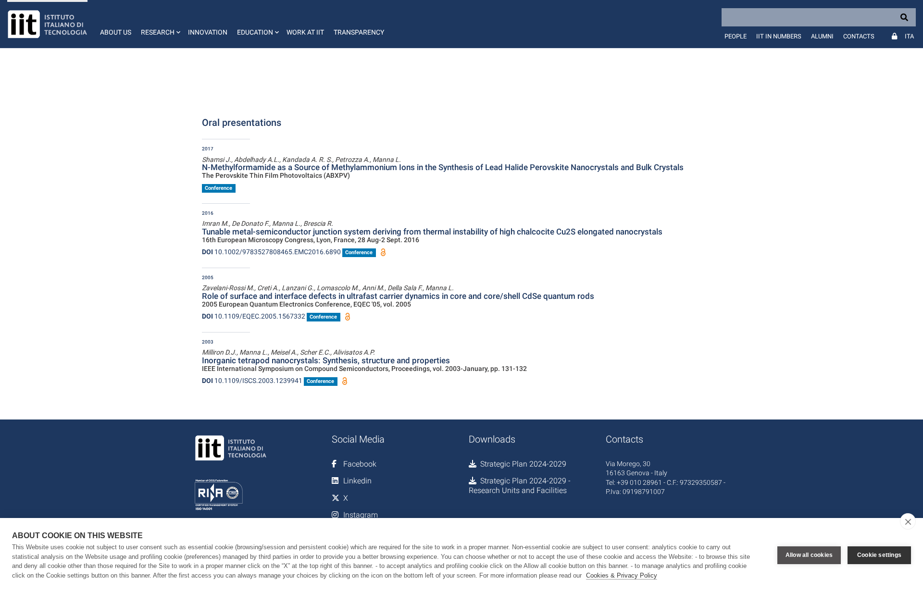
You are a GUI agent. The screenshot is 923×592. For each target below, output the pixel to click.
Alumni (822, 36)
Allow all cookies (809, 555)
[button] (159, 24)
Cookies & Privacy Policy (621, 575)
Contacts (858, 36)
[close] (908, 521)
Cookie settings (879, 555)
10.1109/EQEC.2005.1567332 (253, 316)
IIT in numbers (778, 36)
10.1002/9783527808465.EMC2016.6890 (271, 252)
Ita (909, 36)
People (735, 36)
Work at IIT (305, 32)
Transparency (359, 32)
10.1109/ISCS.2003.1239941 (252, 380)
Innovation (207, 32)
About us (115, 32)
